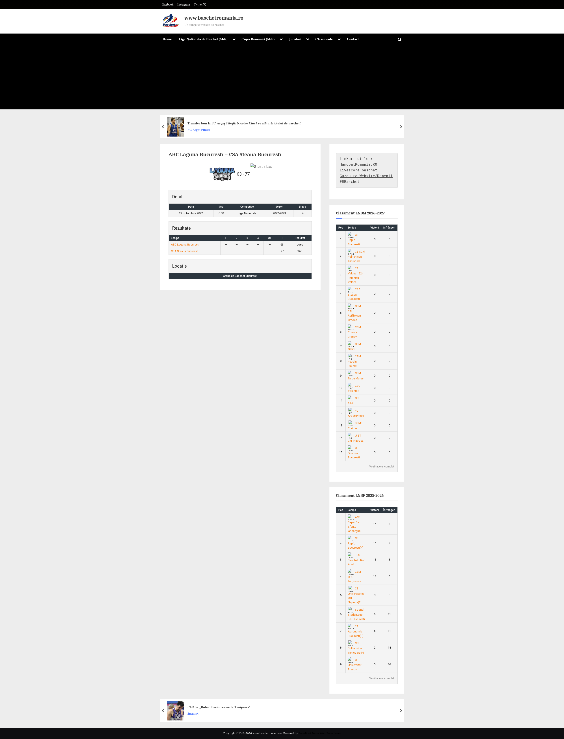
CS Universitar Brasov (354, 664)
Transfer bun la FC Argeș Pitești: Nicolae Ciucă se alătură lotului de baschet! (244, 123)
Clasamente (324, 39)
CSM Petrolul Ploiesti (354, 361)
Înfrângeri (389, 227)
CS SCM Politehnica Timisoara (356, 256)
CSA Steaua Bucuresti (185, 251)
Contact (353, 39)
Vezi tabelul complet (381, 466)
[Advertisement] (282, 78)
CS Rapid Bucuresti (354, 239)
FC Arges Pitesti (198, 129)
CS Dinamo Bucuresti (354, 452)
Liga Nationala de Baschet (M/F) (203, 39)
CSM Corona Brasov (354, 332)
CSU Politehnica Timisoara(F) (356, 647)
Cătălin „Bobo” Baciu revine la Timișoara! (218, 707)
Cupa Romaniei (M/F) (258, 39)
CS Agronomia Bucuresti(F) (355, 631)
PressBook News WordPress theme (320, 733)
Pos (340, 227)
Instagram (183, 4)
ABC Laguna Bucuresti (185, 244)
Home (167, 39)
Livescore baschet (358, 170)
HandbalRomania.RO (358, 164)
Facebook (167, 4)
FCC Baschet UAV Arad (356, 559)
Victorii (374, 227)
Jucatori (295, 39)
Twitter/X (200, 4)
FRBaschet (350, 182)
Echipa (352, 227)
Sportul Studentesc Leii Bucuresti (356, 614)
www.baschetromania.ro (213, 18)
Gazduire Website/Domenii (366, 176)
